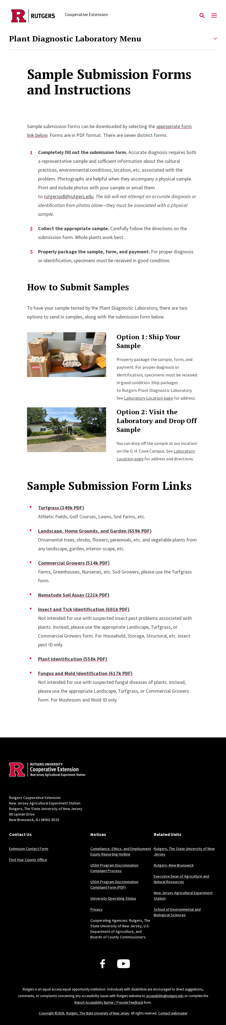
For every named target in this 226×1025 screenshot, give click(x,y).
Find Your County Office (28, 859)
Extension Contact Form (28, 848)
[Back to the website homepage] (33, 15)
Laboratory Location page (148, 398)
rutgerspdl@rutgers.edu (68, 196)
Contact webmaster (172, 1013)
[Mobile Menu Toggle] (214, 16)
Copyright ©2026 (51, 1013)
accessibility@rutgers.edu (165, 996)
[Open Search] (202, 16)
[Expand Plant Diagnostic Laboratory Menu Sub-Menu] (215, 39)
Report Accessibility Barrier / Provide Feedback (108, 1002)
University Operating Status (113, 898)
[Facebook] (102, 963)
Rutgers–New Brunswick (174, 865)
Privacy (96, 909)
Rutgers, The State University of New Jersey (97, 1013)
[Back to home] (45, 770)
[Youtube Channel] (123, 963)
